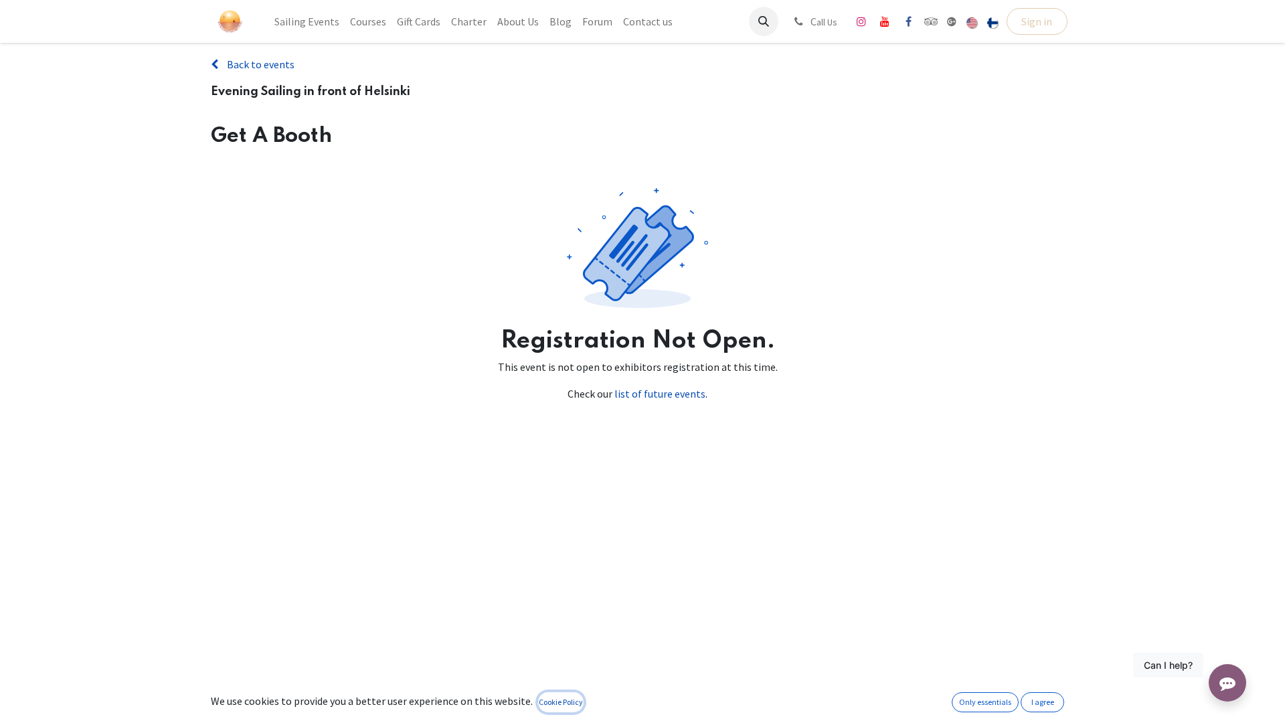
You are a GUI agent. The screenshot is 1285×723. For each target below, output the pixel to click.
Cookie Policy (561, 702)
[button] (763, 21)
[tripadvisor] (931, 21)
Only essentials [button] (985, 702)
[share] (952, 21)
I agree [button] (1042, 702)
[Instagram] (861, 21)
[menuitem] (307, 21)
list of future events (659, 393)
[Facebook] (908, 21)
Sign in (1036, 21)
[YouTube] (884, 21)
